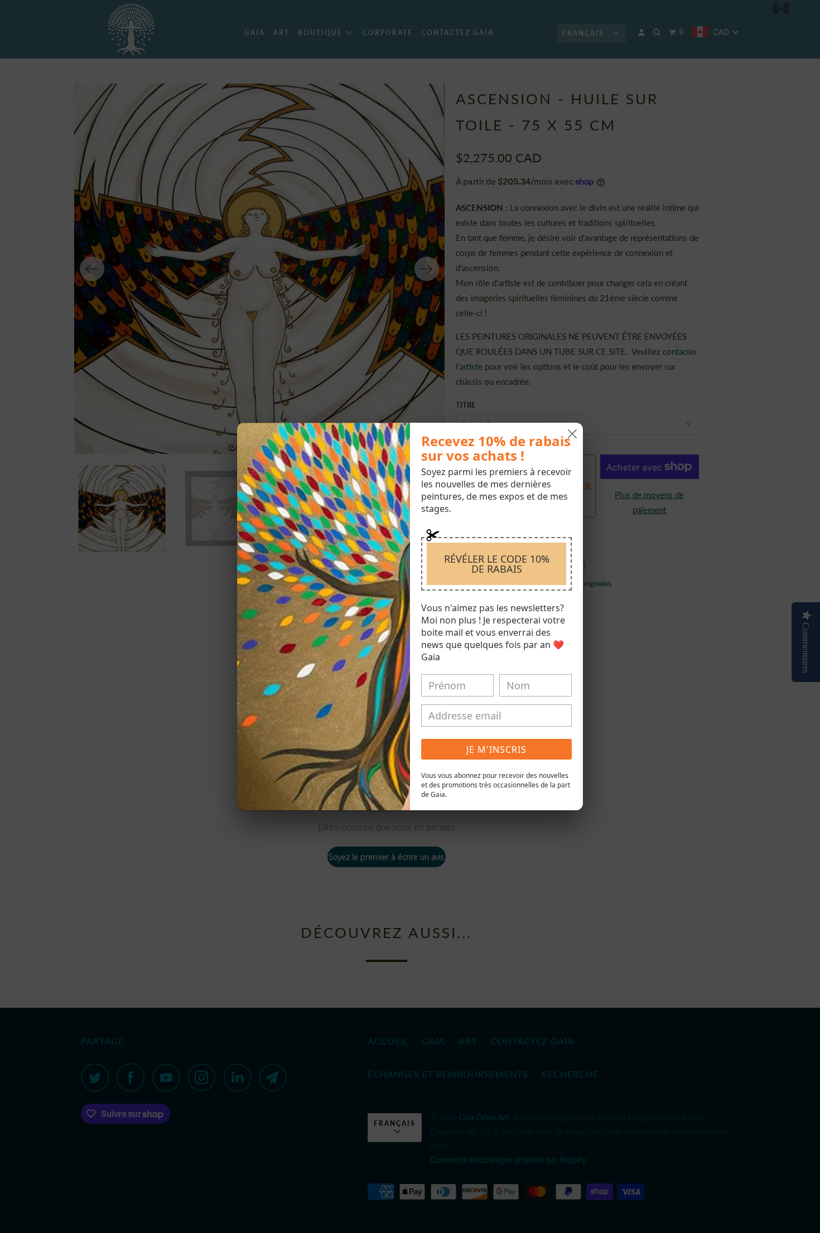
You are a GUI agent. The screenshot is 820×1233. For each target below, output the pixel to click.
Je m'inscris (496, 749)
